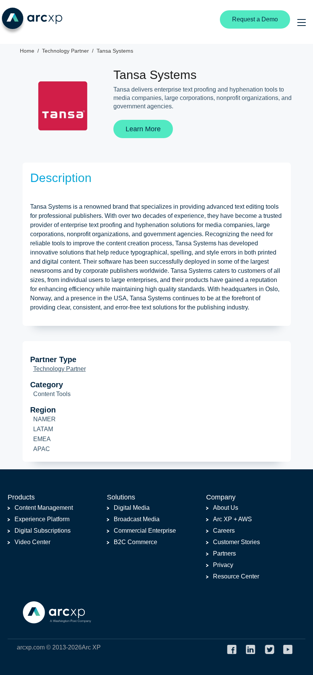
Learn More (143, 129)
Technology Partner (59, 369)
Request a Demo (255, 19)
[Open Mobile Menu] (301, 22)
